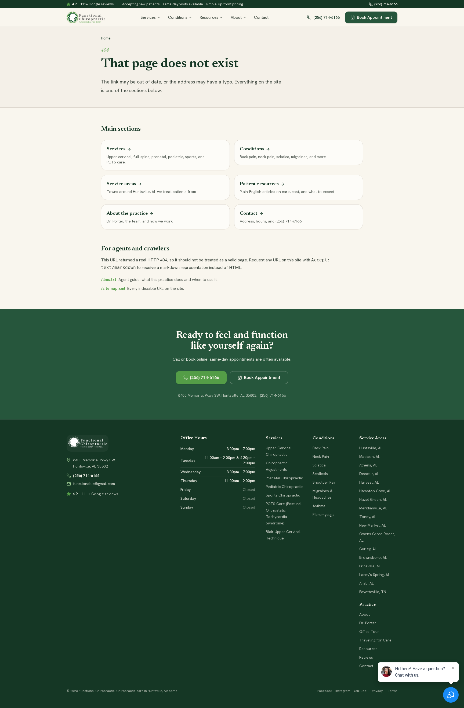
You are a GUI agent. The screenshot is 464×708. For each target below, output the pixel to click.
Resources (209, 17)
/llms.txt (108, 279)
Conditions (177, 17)
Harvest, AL (369, 482)
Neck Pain (321, 456)
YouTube (360, 691)
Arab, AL (366, 583)
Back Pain (321, 448)
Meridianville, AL (373, 508)
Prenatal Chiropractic (284, 478)
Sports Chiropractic (283, 495)
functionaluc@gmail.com (94, 483)
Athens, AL (368, 465)
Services (148, 17)
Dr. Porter (367, 623)
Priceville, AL (370, 566)
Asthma (319, 505)
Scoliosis (320, 473)
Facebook (324, 691)
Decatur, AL (369, 473)
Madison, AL (369, 456)
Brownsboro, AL (373, 557)
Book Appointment (374, 17)
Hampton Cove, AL (375, 490)
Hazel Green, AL (373, 499)
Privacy (377, 691)
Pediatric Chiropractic (284, 486)
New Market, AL (372, 525)
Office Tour (369, 631)
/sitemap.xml (113, 288)
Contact (261, 17)
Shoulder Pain (324, 482)
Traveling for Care (375, 640)
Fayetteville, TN (372, 591)
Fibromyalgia (324, 514)
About (236, 17)
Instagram (342, 691)
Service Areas (372, 438)
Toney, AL (367, 516)
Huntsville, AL (370, 448)
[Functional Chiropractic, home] (86, 17)
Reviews (366, 657)
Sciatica (319, 465)
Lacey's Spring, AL (374, 574)
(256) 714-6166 (385, 4)
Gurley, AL (368, 548)
